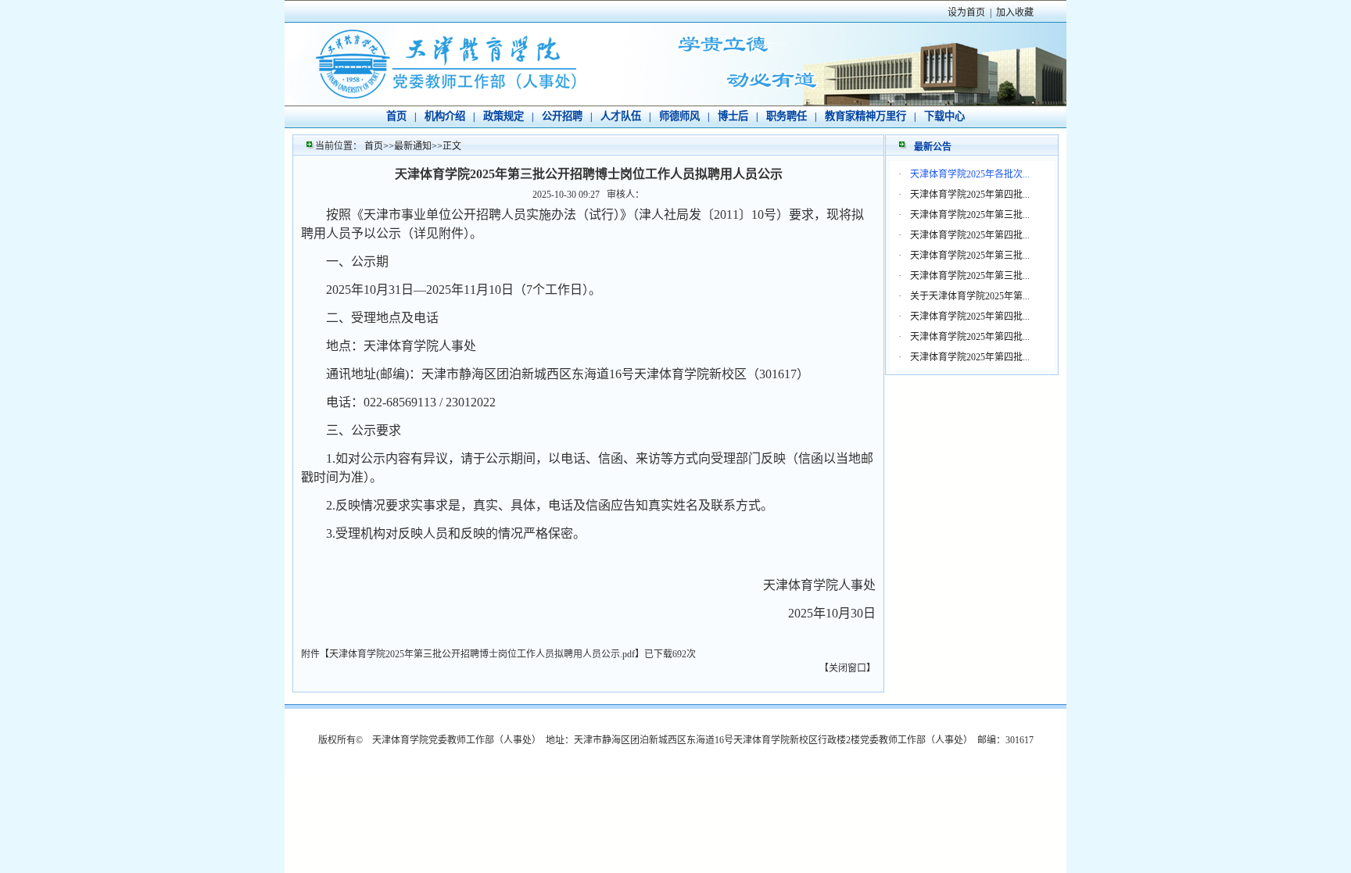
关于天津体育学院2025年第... (970, 296)
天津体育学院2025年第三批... (970, 214)
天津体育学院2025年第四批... (970, 194)
